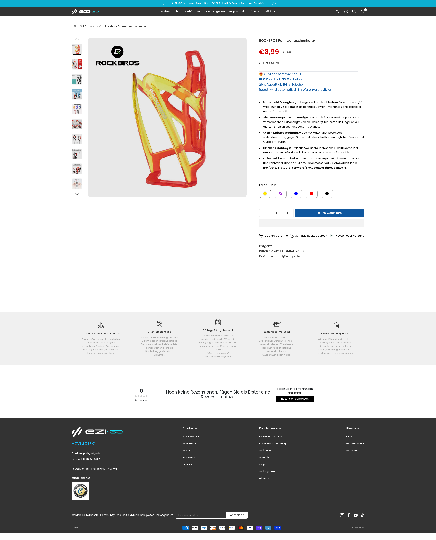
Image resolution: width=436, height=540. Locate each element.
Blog (244, 11)
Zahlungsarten (267, 471)
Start (77, 26)
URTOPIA (188, 464)
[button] (311, 223)
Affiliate (270, 11)
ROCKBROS (189, 457)
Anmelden (237, 515)
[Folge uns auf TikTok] (362, 515)
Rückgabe (265, 450)
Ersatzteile (203, 11)
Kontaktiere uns (355, 443)
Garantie (264, 457)
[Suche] (338, 12)
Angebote (219, 11)
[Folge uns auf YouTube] (356, 515)
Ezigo (349, 436)
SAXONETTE (189, 443)
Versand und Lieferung (272, 443)
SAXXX (186, 450)
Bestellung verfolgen (271, 436)
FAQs (262, 464)
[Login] (346, 12)
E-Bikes (165, 11)
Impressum (352, 450)
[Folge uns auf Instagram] (342, 515)
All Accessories (90, 26)
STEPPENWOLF (191, 436)
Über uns (256, 11)
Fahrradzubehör (183, 11)
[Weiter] (77, 194)
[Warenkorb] (362, 12)
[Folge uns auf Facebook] (349, 515)
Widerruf (264, 478)
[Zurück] (77, 39)
